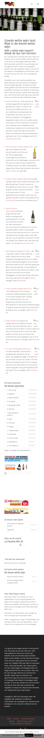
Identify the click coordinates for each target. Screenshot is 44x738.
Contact (16, 719)
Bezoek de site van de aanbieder (15, 563)
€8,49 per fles (21, 281)
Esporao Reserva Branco (15, 577)
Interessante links (28, 719)
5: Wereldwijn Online (13, 405)
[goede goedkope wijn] (33, 434)
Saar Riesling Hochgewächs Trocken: (18, 251)
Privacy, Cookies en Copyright (20, 724)
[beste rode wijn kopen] (34, 581)
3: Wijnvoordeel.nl (13, 398)
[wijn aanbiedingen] (33, 398)
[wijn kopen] (33, 390)
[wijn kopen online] (33, 530)
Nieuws (11, 721)
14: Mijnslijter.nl (12, 442)
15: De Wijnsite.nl (12, 446)
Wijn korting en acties (25, 721)
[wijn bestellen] (33, 414)
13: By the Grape (12, 438)
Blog (9, 719)
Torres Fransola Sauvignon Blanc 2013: (19, 289)
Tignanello (10, 530)
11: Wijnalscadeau (13, 430)
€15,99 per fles (29, 243)
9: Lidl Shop (11, 423)
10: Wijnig (10, 427)
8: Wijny (9, 419)
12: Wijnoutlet (11, 434)
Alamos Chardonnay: (13, 101)
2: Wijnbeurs (11, 394)
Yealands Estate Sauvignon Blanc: (17, 179)
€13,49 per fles (11, 200)
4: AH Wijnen (11, 401)
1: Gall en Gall (11, 390)
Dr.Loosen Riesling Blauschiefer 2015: (18, 349)
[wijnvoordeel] (33, 446)
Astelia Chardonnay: (12, 321)
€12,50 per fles (14, 171)
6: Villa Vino (10, 409)
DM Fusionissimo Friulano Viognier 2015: (19, 147)
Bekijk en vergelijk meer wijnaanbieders (17, 450)
